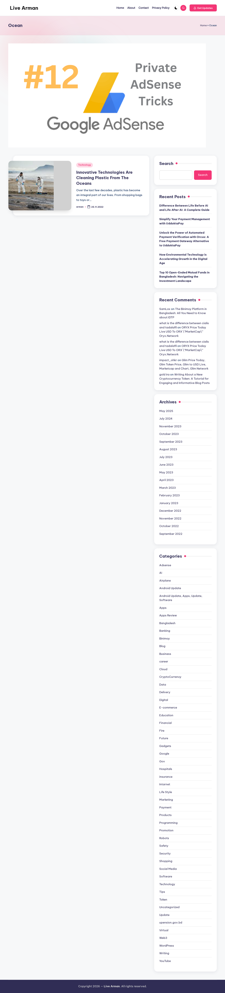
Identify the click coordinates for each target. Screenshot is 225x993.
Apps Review (168, 615)
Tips (162, 892)
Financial (165, 723)
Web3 (163, 938)
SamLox (164, 309)
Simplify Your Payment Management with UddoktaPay (184, 221)
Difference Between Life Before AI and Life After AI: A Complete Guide (184, 208)
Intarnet (164, 784)
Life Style (165, 792)
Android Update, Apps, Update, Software (180, 598)
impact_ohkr (168, 360)
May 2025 (166, 411)
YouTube (165, 961)
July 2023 (165, 457)
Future (163, 738)
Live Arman (24, 8)
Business (165, 654)
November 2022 (170, 518)
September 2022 (170, 534)
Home (203, 25)
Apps (163, 608)
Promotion (166, 830)
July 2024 (165, 418)
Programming (168, 823)
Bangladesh (167, 623)
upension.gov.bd (170, 922)
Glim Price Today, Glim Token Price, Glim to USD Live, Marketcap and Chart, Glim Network (183, 364)
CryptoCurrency (170, 677)
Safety (163, 846)
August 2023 (168, 449)
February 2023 (169, 495)
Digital (163, 700)
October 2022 (169, 526)
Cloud (163, 669)
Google (164, 753)
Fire (161, 730)
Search (166, 163)
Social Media (168, 869)
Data (162, 684)
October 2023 (169, 434)
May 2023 (166, 472)
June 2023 (166, 464)
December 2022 (170, 511)
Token (163, 899)
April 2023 (166, 480)
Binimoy (164, 638)
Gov (162, 761)
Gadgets (165, 746)
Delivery (164, 692)
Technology (84, 165)
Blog (162, 646)
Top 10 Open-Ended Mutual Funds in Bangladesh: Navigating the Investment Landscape (184, 277)
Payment (165, 807)
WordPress (166, 945)
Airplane (165, 580)
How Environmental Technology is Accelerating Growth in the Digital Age (183, 259)
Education (166, 715)
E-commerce (168, 707)
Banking (164, 631)
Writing (164, 953)
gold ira (164, 374)
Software (165, 876)
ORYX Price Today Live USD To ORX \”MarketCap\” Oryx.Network (182, 332)
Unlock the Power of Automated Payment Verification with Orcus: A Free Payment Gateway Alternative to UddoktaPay (184, 239)
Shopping (165, 861)
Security (165, 853)
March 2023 (167, 488)
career (163, 661)
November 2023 (170, 426)
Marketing (166, 799)
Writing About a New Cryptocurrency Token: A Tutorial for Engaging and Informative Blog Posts (184, 379)
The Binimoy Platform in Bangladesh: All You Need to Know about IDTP (183, 313)
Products (165, 815)
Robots (164, 838)
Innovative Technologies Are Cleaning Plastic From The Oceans (104, 178)
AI (160, 573)
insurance (165, 777)
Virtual (163, 930)
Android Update (170, 588)
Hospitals (165, 769)
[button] (203, 7)
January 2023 (168, 503)
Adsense (165, 565)
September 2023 (170, 441)
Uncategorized (169, 907)
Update (164, 915)
